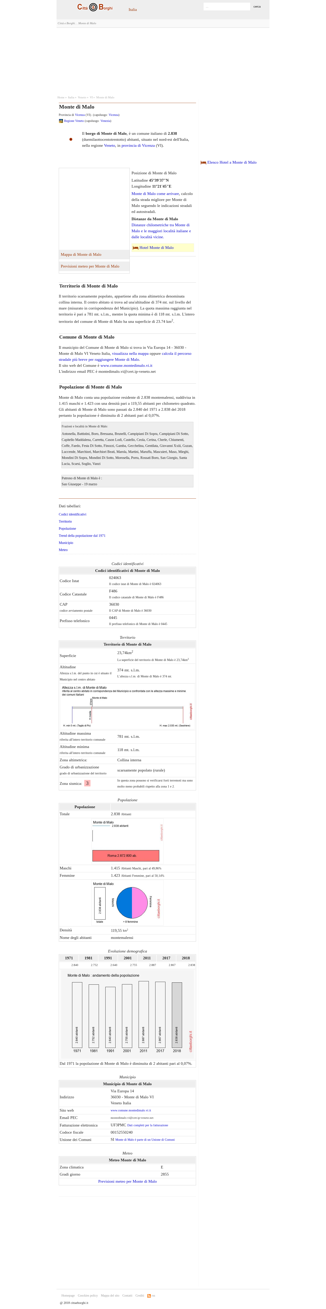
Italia (133, 9)
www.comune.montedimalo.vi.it (126, 365)
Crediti (140, 1295)
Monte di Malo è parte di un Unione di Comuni (145, 1139)
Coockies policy (88, 1295)
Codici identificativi (72, 514)
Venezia (105, 121)
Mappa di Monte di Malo (81, 254)
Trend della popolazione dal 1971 (82, 535)
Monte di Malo (105, 97)
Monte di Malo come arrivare (155, 193)
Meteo (63, 550)
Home (61, 97)
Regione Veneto (74, 121)
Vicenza (80, 115)
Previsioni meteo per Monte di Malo (90, 266)
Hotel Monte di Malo (156, 247)
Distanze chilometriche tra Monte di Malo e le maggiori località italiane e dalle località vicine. (161, 231)
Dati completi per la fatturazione (147, 1125)
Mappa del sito (110, 1295)
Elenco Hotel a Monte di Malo (232, 162)
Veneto (82, 97)
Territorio (65, 521)
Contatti (127, 1295)
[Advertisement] (163, 61)
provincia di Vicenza (138, 145)
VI (91, 97)
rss (153, 1295)
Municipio (66, 543)
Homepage (68, 1295)
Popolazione (67, 528)
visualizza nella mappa (130, 353)
